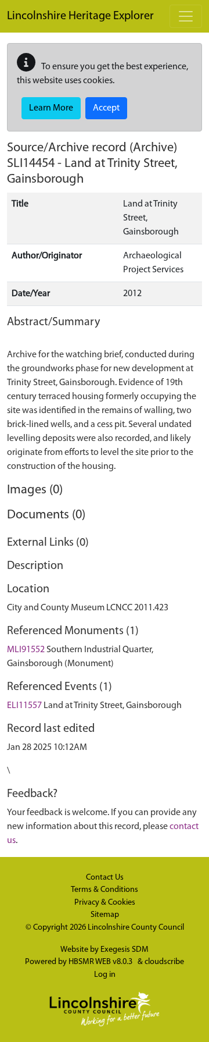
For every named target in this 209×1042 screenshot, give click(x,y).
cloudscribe (164, 962)
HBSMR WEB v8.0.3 (101, 962)
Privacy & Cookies (104, 902)
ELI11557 (24, 705)
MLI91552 (26, 650)
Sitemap (105, 915)
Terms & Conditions (104, 889)
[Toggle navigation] (186, 16)
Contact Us (105, 877)
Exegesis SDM (124, 949)
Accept (106, 108)
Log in (105, 974)
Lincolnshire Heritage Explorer (80, 16)
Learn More (51, 108)
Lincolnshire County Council (136, 927)
